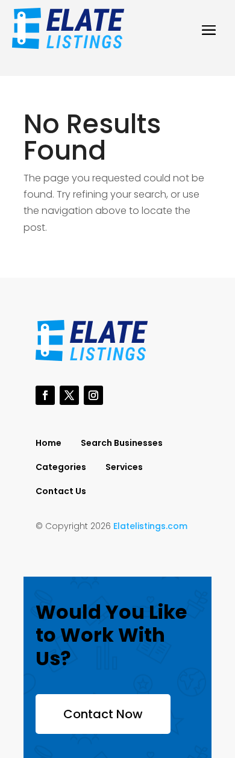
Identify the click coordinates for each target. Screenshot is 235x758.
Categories (61, 468)
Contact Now (103, 714)
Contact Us (61, 492)
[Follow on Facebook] (45, 395)
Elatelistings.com (150, 526)
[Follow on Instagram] (93, 395)
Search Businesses (122, 444)
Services (124, 468)
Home (48, 444)
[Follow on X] (69, 395)
